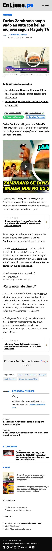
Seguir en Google (13, 113)
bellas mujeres (14, 134)
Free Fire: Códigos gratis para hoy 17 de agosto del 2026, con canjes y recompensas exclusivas (33, 488)
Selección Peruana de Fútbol (28, 379)
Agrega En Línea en (33, 113)
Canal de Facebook (37, 117)
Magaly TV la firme (10, 379)
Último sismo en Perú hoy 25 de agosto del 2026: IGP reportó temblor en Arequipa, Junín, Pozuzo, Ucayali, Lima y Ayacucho (32, 456)
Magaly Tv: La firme (25, 198)
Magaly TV (42, 375)
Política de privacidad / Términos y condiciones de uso (20, 544)
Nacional (18, 450)
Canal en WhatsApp (14, 117)
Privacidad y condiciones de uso (18, 510)
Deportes (7, 15)
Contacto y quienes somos (16, 507)
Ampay (20, 375)
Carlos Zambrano (11, 124)
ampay (26, 131)
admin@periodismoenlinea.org (18, 529)
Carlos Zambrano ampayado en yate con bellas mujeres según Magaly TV (31, 477)
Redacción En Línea (19, 35)
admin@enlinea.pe (12, 526)
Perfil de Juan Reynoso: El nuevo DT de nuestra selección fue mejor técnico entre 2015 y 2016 (26, 94)
